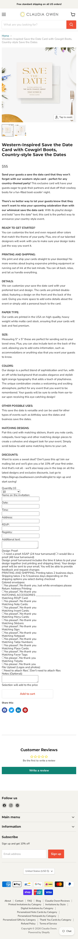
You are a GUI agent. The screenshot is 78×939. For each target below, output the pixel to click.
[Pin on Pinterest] (25, 710)
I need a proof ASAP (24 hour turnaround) (29, 554)
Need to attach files (16, 670)
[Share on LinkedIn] (18, 710)
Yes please (10, 658)
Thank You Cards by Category (55, 919)
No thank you (28, 591)
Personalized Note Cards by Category (37, 912)
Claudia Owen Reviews (57, 900)
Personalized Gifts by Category (19, 919)
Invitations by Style (55, 904)
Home (5, 35)
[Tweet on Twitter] (11, 710)
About (8, 900)
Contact (19, 900)
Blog (38, 900)
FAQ (29, 900)
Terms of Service (48, 923)
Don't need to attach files (45, 670)
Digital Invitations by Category (37, 908)
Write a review (39, 771)
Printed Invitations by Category (24, 904)
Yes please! (11, 585)
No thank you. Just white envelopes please (46, 585)
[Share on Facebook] (4, 710)
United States (37, 871)
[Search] (71, 24)
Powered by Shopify (39, 932)
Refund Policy (28, 923)
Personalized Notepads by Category (37, 916)
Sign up (56, 854)
